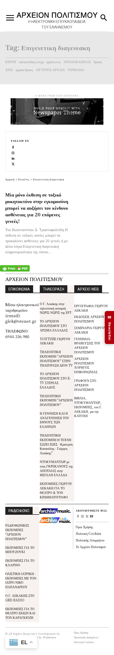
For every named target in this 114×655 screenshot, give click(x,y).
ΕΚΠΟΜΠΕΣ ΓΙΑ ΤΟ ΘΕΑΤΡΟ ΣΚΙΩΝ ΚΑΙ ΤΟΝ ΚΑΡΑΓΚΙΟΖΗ (20, 613)
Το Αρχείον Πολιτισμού (91, 546)
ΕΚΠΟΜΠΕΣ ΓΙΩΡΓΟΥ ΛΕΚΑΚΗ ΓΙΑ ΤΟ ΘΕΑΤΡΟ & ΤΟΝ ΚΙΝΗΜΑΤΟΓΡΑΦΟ (56, 490)
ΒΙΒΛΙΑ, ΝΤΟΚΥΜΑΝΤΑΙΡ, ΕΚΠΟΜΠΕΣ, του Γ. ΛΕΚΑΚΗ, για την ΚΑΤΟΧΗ (88, 407)
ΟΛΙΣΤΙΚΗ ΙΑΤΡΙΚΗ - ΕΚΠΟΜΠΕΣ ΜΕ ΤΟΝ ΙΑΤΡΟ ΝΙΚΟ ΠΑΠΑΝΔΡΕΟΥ (20, 580)
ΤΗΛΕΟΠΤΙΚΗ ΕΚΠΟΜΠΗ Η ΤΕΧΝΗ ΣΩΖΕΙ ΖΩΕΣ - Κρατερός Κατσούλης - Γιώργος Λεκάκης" (56, 444)
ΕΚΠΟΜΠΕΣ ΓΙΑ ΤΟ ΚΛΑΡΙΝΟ (19, 562)
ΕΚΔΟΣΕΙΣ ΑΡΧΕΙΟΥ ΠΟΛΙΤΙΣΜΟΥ (89, 318)
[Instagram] (13, 152)
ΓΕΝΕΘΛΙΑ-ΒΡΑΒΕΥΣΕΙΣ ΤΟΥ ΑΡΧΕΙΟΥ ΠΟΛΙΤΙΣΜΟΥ (87, 345)
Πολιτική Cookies (88, 533)
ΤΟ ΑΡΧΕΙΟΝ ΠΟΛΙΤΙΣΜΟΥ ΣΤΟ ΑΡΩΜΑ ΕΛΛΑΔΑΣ (54, 325)
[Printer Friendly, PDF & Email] (15, 270)
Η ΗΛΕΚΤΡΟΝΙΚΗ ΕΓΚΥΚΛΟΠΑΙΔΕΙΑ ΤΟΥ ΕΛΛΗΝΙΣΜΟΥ (57, 24)
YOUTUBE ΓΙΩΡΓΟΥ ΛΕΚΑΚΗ (55, 340)
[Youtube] (91, 516)
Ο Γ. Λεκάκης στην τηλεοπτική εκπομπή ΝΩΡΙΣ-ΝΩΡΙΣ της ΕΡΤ (55, 308)
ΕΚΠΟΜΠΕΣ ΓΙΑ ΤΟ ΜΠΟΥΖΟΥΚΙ (19, 549)
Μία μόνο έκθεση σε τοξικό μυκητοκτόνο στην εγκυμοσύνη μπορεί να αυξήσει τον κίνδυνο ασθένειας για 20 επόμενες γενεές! (36, 207)
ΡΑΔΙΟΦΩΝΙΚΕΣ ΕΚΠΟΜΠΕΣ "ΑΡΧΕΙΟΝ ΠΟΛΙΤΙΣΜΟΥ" (17, 532)
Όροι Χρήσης (84, 527)
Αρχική (10, 179)
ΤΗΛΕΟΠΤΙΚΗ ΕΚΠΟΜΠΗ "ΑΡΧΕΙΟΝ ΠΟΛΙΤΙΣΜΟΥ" (56, 400)
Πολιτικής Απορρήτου (90, 540)
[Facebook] (13, 147)
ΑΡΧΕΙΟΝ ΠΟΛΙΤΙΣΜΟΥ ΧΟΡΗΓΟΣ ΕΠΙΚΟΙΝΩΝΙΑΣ (86, 365)
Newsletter (109, 328)
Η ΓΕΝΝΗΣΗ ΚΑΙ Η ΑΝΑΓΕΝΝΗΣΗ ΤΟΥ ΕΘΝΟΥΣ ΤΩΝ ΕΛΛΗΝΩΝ (54, 420)
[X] (13, 163)
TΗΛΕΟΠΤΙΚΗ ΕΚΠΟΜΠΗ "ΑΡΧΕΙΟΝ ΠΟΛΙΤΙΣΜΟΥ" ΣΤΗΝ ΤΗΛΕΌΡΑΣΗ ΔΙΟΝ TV (56, 358)
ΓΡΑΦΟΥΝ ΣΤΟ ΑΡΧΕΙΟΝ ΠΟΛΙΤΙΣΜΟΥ (85, 385)
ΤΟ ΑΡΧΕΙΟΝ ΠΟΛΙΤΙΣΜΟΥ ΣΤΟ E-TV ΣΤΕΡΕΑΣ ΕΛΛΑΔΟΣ (55, 380)
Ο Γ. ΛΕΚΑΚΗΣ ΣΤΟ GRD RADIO (19, 597)
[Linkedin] (13, 158)
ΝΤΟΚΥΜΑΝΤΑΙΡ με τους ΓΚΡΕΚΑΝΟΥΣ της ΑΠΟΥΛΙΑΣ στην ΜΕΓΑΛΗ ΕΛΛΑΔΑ (56, 468)
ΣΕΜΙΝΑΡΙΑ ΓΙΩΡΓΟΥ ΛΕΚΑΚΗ (90, 329)
